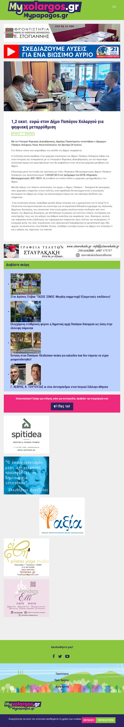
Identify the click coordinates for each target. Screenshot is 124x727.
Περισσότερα (106, 720)
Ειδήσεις (29, 134)
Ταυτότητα (62, 673)
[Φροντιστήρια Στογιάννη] (62, 32)
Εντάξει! (89, 720)
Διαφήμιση (62, 686)
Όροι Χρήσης (62, 680)
